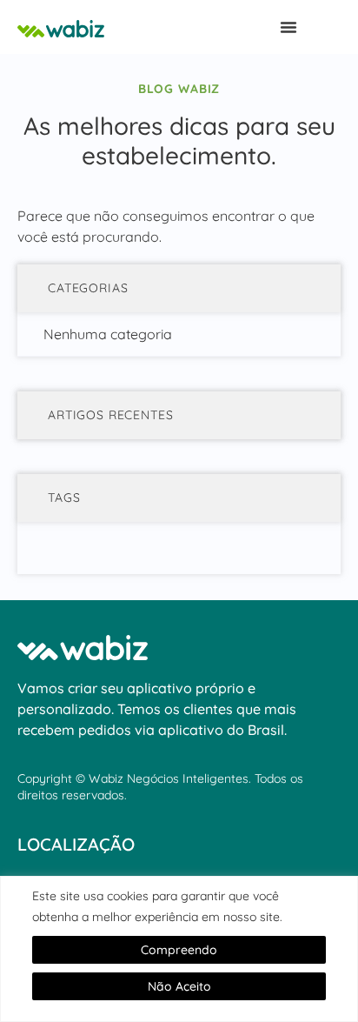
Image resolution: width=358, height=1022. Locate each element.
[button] (288, 27)
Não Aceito (179, 986)
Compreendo (179, 950)
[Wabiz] (104, 27)
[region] (179, 949)
